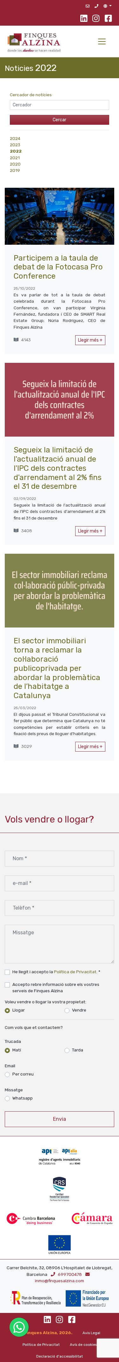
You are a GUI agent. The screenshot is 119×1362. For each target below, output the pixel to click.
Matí (16, 1049)
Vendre (79, 1009)
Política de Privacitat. (75, 971)
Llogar (18, 1009)
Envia (59, 1119)
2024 (15, 138)
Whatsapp (22, 1097)
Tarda (77, 1049)
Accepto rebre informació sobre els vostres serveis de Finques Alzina (55, 987)
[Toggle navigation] (101, 41)
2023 (15, 144)
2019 (15, 170)
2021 (15, 157)
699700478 (70, 1274)
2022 (16, 151)
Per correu (23, 1073)
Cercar (59, 120)
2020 (15, 164)
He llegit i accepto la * (56, 971)
